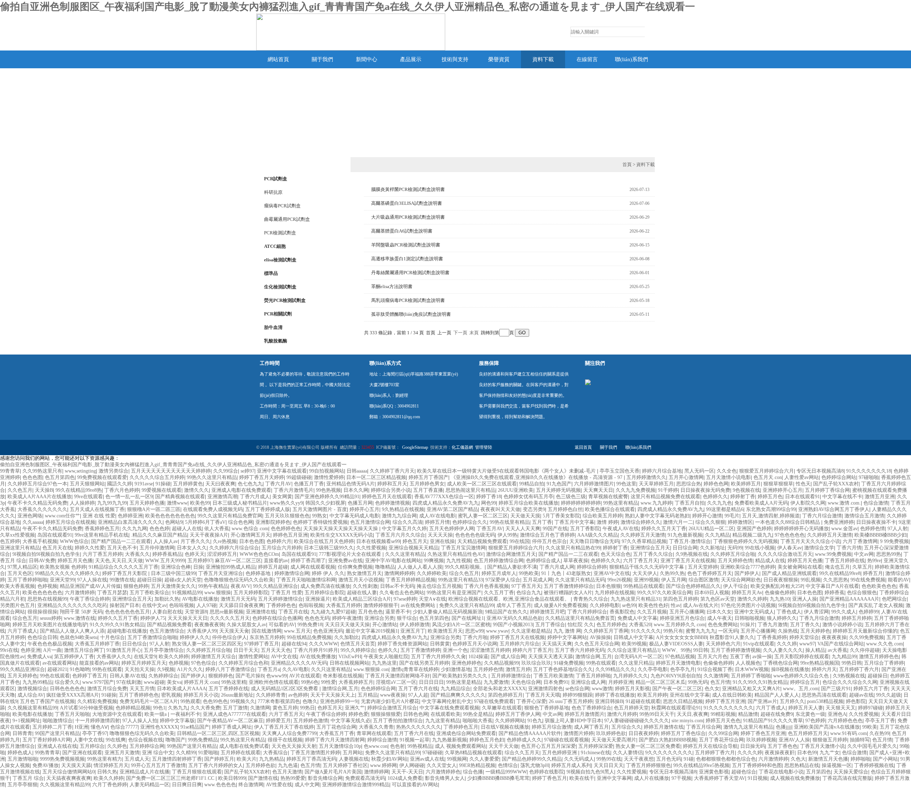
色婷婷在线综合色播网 (277, 618)
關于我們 (322, 59)
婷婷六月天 (824, 669)
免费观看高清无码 (365, 778)
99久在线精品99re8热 (79, 490)
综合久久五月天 (522, 752)
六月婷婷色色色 (845, 720)
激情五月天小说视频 (360, 579)
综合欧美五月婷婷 (602, 515)
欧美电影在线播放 (32, 714)
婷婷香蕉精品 (167, 554)
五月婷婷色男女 (427, 483)
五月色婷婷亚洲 (560, 752)
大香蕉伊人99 (202, 631)
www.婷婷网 (383, 765)
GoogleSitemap (415, 447)
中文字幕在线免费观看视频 (449, 707)
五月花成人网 (538, 579)
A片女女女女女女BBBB (681, 637)
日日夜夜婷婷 (643, 733)
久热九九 (178, 707)
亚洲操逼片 (317, 599)
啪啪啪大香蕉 (478, 720)
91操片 (747, 624)
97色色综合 (203, 663)
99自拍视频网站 (326, 471)
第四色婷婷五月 (505, 695)
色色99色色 (215, 701)
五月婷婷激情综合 (511, 675)
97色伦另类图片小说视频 (748, 605)
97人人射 (897, 528)
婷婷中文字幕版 (177, 720)
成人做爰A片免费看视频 (560, 605)
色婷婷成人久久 (524, 739)
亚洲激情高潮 (222, 496)
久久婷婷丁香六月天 (392, 471)
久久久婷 (787, 643)
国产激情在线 (263, 778)
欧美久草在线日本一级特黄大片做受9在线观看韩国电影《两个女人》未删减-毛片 (507, 471)
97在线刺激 (128, 682)
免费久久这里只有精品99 (466, 605)
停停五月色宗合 (549, 541)
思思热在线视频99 (47, 599)
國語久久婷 (119, 483)
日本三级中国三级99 (173, 573)
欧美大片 (247, 759)
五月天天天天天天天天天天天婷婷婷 (171, 471)
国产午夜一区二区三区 (677, 688)
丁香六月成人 (255, 496)
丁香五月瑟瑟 (112, 592)
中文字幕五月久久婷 (404, 528)
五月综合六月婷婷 (281, 547)
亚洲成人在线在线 (57, 746)
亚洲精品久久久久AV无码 (299, 663)
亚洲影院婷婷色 (273, 522)
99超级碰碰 (298, 477)
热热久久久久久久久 (418, 727)
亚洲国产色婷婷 (754, 528)
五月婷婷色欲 (260, 765)
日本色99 (807, 752)
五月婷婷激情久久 (646, 477)
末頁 (474, 332)
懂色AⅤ (99, 727)
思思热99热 (888, 554)
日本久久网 (355, 490)
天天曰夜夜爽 (220, 483)
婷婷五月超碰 (273, 567)
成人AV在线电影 (437, 515)
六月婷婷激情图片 (594, 483)
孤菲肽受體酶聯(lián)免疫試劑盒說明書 (411, 314)
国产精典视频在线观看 (180, 496)
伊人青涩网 (816, 611)
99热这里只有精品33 (460, 579)
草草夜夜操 (575, 560)
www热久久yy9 (286, 503)
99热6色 (309, 682)
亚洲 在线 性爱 (99, 515)
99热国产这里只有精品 (192, 746)
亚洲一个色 (455, 650)
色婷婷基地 (259, 573)
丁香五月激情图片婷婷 (315, 752)
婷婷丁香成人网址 (232, 727)
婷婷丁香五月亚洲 (725, 701)
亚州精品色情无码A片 (350, 483)
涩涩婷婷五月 (222, 554)
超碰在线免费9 (776, 714)
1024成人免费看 (405, 778)
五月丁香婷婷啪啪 (27, 579)
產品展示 (410, 59)
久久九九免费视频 (635, 490)
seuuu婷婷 (50, 618)
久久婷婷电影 (605, 605)
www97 (807, 643)
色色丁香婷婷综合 (591, 707)
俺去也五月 (837, 567)
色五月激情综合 (166, 631)
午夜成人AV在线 (620, 528)
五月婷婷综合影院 (324, 592)
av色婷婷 (298, 695)
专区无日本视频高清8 (820, 471)
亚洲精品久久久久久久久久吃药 (72, 605)
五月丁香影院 (585, 528)
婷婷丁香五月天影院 (125, 573)
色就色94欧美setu (79, 637)
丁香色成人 (788, 611)
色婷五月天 (329, 707)
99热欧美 (529, 573)
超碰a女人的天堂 (182, 579)
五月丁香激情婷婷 (420, 650)
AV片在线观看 (304, 675)
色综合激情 (875, 503)
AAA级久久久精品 (597, 535)
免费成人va (39, 656)
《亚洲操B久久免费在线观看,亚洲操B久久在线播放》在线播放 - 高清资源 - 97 (537, 477)
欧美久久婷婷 (174, 656)
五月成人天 (137, 759)
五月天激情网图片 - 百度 (320, 509)
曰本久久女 (719, 611)
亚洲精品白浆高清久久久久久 (130, 522)
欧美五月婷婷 (652, 695)
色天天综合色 (616, 554)
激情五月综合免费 (107, 688)
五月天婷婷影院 (250, 592)
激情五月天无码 (238, 599)
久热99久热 (672, 573)
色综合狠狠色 (862, 592)
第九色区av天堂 (717, 599)
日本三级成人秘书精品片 (239, 503)
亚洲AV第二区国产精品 (452, 509)
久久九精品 (717, 535)
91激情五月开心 (123, 650)
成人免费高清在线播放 (325, 586)
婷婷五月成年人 (498, 573)
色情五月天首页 (357, 643)
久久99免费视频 (866, 637)
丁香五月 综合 (28, 778)
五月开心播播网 (686, 611)
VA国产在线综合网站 (840, 643)
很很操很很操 (42, 611)
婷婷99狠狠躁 (578, 695)
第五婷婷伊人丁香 (74, 656)
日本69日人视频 (711, 592)
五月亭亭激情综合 (164, 650)
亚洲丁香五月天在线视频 (687, 560)
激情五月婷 (518, 669)
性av (675, 605)
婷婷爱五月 (278, 720)
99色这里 (626, 483)
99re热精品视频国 (819, 663)
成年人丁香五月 (513, 605)
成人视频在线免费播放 (795, 778)
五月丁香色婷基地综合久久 (563, 669)
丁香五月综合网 (703, 727)
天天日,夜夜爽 (692, 714)
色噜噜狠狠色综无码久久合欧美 (239, 579)
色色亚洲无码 (328, 631)
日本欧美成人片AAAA (181, 688)
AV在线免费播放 (318, 656)
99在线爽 (116, 739)
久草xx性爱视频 (17, 535)
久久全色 (727, 471)
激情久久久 (196, 490)
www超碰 (154, 682)
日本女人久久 (192, 547)
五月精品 (368, 695)
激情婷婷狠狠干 (380, 605)
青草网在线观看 (374, 733)
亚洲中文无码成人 (754, 611)
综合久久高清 (407, 522)
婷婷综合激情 (382, 739)
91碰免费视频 (569, 663)
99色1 (159, 707)
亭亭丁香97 (94, 733)
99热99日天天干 (656, 714)
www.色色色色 (220, 784)
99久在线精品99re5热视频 (701, 765)
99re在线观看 (88, 496)
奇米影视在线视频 (343, 675)
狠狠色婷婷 (135, 586)
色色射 (397, 746)
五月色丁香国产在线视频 (47, 701)
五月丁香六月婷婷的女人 (215, 765)
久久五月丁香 (499, 592)
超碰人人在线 (187, 528)
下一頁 (460, 332)
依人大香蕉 (216, 528)
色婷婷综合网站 (838, 477)
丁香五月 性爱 (286, 592)
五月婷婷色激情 (310, 720)
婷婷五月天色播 (75, 560)
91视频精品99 (187, 592)
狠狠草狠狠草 (778, 483)
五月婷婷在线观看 (240, 752)
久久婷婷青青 (271, 695)
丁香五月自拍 (690, 503)
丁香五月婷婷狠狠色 (648, 765)
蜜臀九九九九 (701, 631)
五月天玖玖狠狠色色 (287, 515)
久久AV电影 (295, 669)
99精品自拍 (531, 483)
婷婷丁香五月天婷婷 (261, 477)
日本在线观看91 (802, 496)
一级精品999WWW (506, 771)
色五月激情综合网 (370, 522)
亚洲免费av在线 (345, 560)
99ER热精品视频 (477, 765)
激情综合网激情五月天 (511, 554)
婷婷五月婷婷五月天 (143, 663)
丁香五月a (269, 669)
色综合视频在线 (145, 739)
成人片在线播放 (651, 778)
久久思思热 (835, 579)
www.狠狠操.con (371, 669)
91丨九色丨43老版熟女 (566, 573)
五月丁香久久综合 (653, 554)
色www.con (376, 746)
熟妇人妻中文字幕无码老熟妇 (657, 515)
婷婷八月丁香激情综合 (230, 669)
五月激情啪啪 (22, 759)
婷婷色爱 (358, 714)
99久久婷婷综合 (358, 650)
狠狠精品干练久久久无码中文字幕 (647, 567)
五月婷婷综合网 (147, 746)
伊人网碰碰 (411, 765)
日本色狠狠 (608, 586)
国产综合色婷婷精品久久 (693, 586)
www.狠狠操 (217, 592)
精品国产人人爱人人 (776, 695)
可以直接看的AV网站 (415, 784)
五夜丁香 (740, 656)
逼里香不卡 (397, 611)
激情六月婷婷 (622, 714)
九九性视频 (458, 560)
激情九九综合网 (399, 515)
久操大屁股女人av (246, 624)
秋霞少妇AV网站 (389, 759)
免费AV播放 (45, 765)
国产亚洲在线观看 (82, 752)
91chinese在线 (595, 752)
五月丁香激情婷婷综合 (569, 586)
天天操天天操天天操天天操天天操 (341, 528)
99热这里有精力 (104, 759)
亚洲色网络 (29, 515)
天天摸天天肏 (234, 631)
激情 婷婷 (607, 522)
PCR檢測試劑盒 (280, 232)
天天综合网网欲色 (741, 579)
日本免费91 (555, 682)
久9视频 (165, 669)
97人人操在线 (92, 579)
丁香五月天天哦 (542, 695)
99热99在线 (608, 759)
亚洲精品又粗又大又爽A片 (751, 688)
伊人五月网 (673, 579)
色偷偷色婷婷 (780, 592)
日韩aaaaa (357, 471)
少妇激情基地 (456, 669)
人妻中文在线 (88, 739)
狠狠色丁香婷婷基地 (546, 707)
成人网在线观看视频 (312, 567)
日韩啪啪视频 (749, 618)
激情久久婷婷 (752, 599)
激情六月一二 (678, 522)
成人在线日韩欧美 (732, 695)
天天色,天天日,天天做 (119, 560)
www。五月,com (800, 688)
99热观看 (190, 701)
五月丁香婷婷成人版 (267, 509)
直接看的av (276, 560)
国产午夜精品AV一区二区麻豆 (230, 720)
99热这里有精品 (620, 503)
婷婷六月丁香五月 (532, 650)
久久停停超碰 (865, 650)
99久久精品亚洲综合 (275, 586)
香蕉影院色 (622, 611)
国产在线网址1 (468, 618)
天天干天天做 (503, 746)
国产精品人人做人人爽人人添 (72, 631)
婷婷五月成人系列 (571, 765)
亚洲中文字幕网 (614, 778)
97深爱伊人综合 (502, 579)
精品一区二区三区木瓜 (660, 682)
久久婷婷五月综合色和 (243, 663)
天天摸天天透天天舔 (550, 656)
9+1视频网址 (26, 720)
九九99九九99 (112, 503)
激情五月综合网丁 (84, 650)
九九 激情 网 (567, 631)
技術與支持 (455, 59)
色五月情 (720, 682)
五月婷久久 (792, 701)
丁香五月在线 (293, 611)
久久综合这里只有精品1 (633, 650)
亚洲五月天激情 (122, 752)
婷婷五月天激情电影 (678, 663)
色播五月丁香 (309, 483)
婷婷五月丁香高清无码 (311, 759)
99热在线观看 (601, 663)
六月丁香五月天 (640, 560)
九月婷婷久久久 (630, 675)
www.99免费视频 (833, 554)
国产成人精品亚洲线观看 (789, 573)
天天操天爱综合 (850, 771)
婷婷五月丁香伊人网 (517, 714)
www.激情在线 (79, 618)
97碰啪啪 (869, 477)
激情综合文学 (819, 547)
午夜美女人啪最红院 (386, 656)
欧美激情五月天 (445, 631)
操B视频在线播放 (790, 669)
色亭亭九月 (682, 669)
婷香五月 (873, 573)
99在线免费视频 (868, 579)
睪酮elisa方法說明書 (391, 286)
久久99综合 (225, 471)
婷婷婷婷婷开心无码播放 (801, 528)
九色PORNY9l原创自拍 (676, 675)
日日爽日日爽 (187, 784)
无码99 (734, 547)
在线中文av (154, 605)
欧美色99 (200, 503)
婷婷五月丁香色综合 (683, 733)
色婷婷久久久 (606, 560)
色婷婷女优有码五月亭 (528, 496)
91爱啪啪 (208, 752)
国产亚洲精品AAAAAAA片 (849, 599)
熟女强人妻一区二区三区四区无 (207, 643)
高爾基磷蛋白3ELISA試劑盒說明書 (406, 203)
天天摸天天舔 (76, 765)
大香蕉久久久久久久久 (42, 509)
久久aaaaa (32, 522)
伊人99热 (507, 535)
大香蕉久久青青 (376, 727)
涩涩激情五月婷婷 (490, 650)
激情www (177, 503)
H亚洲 (81, 727)
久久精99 (186, 752)
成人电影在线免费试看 (244, 746)
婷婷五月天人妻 (805, 707)
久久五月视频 (652, 611)
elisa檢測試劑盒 (280, 259)
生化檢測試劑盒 (280, 286)
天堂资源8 (196, 611)
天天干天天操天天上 (332, 695)
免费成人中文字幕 (637, 618)
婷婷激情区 (740, 522)
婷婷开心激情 (707, 515)
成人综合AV (30, 695)
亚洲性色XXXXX (159, 727)
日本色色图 (251, 541)
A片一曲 (52, 650)
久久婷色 (117, 746)
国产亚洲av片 (762, 701)
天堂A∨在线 (432, 599)
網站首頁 (278, 59)
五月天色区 (19, 573)
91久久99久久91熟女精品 (117, 624)
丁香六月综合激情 (822, 515)
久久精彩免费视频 (97, 701)
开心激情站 (384, 624)
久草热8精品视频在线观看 (473, 752)
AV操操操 (600, 637)
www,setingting (80, 471)
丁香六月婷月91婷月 (315, 650)
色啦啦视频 (181, 605)
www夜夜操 (393, 695)
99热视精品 (419, 746)
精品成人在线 (770, 560)
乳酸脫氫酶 (275, 341)
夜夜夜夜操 (834, 637)
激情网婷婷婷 (399, 573)
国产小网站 (885, 759)
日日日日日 (431, 682)
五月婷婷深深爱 (595, 746)
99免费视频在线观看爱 (102, 477)
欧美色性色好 (653, 605)
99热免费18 (309, 624)
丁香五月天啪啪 (72, 714)
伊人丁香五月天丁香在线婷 (284, 727)
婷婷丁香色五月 (549, 778)
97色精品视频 (680, 656)
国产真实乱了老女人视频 (875, 605)
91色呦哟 (80, 669)
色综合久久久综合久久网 (849, 682)
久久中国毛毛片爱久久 (872, 746)
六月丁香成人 (22, 631)
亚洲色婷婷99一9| (339, 701)
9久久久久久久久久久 (669, 752)
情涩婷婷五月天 (111, 765)
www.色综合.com (250, 528)
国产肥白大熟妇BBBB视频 (667, 739)
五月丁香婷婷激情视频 (735, 650)
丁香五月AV (489, 528)
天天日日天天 (608, 765)
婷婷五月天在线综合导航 (710, 746)
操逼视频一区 (837, 765)
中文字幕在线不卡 (842, 496)
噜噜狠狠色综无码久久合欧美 (142, 733)
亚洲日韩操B (609, 701)
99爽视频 (434, 560)
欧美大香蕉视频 (17, 586)
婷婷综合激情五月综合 (392, 707)
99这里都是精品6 (724, 509)
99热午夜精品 (213, 586)
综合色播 (473, 771)
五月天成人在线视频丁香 (97, 509)
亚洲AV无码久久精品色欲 (514, 618)
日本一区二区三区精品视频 (376, 477)
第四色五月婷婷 (680, 599)
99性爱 (328, 682)
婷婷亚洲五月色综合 (682, 618)
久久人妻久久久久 (783, 650)
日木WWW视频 (752, 669)
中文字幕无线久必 (350, 720)
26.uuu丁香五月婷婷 (571, 701)
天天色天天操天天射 (294, 746)
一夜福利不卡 (185, 714)
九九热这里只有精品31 (635, 599)
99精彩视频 (723, 714)
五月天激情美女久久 (173, 586)
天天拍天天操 (139, 669)
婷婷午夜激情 (347, 618)
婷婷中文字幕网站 (567, 637)
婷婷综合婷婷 (592, 567)
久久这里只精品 (635, 663)
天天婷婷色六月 (723, 643)
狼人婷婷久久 (782, 618)
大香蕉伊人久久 (113, 656)
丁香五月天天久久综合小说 (810, 541)
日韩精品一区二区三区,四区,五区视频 (218, 733)
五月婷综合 (92, 746)
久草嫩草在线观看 (502, 707)
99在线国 (520, 541)
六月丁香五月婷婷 (102, 554)
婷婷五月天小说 (201, 695)
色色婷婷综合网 (378, 688)
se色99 (629, 605)
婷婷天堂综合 (804, 637)
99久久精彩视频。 (465, 567)
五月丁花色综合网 (336, 727)
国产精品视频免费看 (169, 624)
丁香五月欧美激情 (553, 675)
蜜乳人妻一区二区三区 (483, 515)
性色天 (803, 483)
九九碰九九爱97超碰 (333, 611)
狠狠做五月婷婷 (829, 739)
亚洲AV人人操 (794, 739)
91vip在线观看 (758, 643)
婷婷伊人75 (152, 618)
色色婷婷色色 (286, 528)
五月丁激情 (235, 707)
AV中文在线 (284, 656)
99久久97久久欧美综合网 (664, 592)
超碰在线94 (293, 643)
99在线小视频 (760, 547)
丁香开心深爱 (531, 701)
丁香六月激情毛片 (294, 490)
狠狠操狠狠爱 (386, 714)
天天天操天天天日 (187, 618)
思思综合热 (688, 483)
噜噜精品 (385, 567)
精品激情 (748, 714)
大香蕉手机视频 (39, 541)
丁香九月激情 (773, 624)
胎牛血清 (273, 327)
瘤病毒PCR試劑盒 (282, 205)
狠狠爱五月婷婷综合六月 (766, 471)
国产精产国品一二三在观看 (121, 541)
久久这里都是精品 (531, 631)
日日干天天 (245, 650)
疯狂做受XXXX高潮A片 (72, 695)
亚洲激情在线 (261, 611)
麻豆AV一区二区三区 (238, 560)
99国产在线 (555, 528)
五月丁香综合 (550, 624)
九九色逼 (288, 765)
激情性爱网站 (253, 656)
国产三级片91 (836, 688)
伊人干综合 (735, 586)
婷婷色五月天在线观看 (387, 496)
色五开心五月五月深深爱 (548, 746)
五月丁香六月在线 (418, 688)
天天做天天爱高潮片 (613, 739)
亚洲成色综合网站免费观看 (466, 733)
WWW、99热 (676, 650)
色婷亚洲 (31, 650)
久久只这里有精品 (331, 669)
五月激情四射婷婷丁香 (177, 759)
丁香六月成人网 (556, 567)
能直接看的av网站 (99, 663)
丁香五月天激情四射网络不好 (397, 675)
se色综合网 (577, 688)
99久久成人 (843, 611)
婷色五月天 (414, 541)
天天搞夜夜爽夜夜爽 (68, 778)
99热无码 (698, 682)
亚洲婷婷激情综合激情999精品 (355, 784)
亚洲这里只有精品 (20, 547)
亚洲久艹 (355, 707)
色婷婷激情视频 (392, 503)
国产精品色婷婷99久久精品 (532, 759)
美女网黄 (282, 496)
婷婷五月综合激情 (552, 727)
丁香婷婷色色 (281, 605)
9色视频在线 (746, 490)
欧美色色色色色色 (42, 592)
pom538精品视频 (825, 701)
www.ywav (497, 631)
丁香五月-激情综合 (690, 541)
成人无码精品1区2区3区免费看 (285, 688)
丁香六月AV (278, 483)
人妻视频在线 (354, 759)
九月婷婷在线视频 (614, 592)
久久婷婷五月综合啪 (732, 554)
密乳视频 (171, 695)
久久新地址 (712, 547)
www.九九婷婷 (656, 503)
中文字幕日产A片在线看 (832, 586)
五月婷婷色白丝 (565, 509)
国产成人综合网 (508, 656)
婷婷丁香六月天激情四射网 (335, 739)
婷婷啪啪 (860, 759)
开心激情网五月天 (250, 535)
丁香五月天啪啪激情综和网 (306, 579)
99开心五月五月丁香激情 (158, 765)
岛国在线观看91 (54, 535)
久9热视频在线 (691, 554)
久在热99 (879, 733)
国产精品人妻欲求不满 (512, 567)
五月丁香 (542, 522)
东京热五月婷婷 (266, 637)
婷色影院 (856, 701)
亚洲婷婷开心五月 (782, 490)
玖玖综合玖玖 (536, 663)
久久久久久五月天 (230, 618)
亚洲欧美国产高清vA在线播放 (827, 727)
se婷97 (247, 471)
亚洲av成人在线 (427, 759)
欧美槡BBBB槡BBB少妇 (880, 535)
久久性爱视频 (371, 547)
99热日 (307, 707)
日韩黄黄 (440, 643)
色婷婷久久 (715, 496)
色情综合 (508, 765)
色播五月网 (360, 503)
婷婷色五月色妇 (486, 739)
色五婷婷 (10, 541)
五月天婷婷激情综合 (280, 599)
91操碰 (163, 483)
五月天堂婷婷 (703, 567)
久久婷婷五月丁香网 (606, 631)
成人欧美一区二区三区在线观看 (482, 483)
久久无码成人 (579, 759)
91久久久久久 (646, 631)
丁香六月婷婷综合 (587, 611)
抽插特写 (860, 739)
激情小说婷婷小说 (842, 624)
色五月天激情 (287, 771)
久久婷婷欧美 (432, 573)
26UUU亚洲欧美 (515, 490)
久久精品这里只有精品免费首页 (580, 618)
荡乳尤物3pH (534, 765)
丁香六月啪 (475, 637)
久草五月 (862, 567)
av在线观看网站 (59, 663)
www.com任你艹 (62, 515)
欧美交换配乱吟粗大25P (777, 586)
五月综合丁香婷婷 (884, 663)
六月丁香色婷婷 (109, 784)
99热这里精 (233, 682)
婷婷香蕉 (834, 592)
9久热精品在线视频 (403, 509)
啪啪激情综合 (58, 720)
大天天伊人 (644, 573)
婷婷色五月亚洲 (290, 535)
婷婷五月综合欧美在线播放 (528, 503)
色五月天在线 (57, 547)
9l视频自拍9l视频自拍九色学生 (46, 554)
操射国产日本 (124, 605)
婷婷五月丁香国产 (428, 477)
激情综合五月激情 (864, 515)
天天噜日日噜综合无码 (594, 541)
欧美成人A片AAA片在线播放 (39, 496)
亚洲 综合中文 (157, 752)
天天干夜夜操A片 (209, 535)
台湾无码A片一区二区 (638, 656)
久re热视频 (225, 541)
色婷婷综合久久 (469, 522)
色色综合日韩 (42, 637)
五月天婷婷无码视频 (558, 490)
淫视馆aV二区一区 (396, 682)
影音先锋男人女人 (445, 778)
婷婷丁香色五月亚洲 (763, 733)
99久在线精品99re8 (839, 573)
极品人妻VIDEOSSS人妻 (676, 643)
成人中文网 (307, 784)
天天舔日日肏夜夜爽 (241, 605)
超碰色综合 (743, 771)
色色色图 (32, 477)
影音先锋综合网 (325, 778)
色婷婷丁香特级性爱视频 (320, 522)
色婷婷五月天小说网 (474, 643)
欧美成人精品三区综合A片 (362, 599)
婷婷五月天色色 (723, 720)
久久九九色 (719, 503)
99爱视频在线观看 (161, 490)
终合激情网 (250, 784)
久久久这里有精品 (405, 554)
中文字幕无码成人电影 (354, 515)
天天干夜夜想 (639, 759)
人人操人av (165, 541)
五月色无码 (668, 759)
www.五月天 (297, 631)
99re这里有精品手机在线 (101, 535)
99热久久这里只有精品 (212, 477)
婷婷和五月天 (392, 483)
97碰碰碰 (432, 752)
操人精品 (815, 650)
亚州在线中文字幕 (690, 695)
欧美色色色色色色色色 (170, 515)
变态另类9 (534, 509)
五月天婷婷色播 (147, 503)
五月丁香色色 (782, 746)
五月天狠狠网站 (87, 483)
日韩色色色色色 (67, 688)
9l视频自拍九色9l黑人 (590, 771)
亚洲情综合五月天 (650, 547)
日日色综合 (134, 643)
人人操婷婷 (82, 503)
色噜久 (309, 701)
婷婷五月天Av (747, 592)
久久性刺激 (365, 586)
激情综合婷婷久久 (640, 522)
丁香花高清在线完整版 (847, 778)
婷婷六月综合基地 (662, 471)
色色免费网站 (723, 624)
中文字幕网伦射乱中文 (447, 701)
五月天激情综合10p (340, 746)
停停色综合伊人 (229, 637)
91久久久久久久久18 (868, 471)
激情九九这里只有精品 (748, 727)
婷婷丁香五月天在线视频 (517, 637)
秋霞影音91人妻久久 (732, 637)
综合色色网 (240, 522)
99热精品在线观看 (643, 586)
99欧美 (869, 727)
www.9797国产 (98, 682)
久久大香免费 (205, 707)
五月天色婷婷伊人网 (451, 528)
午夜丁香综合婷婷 (90, 599)
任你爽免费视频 (355, 567)
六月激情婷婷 (80, 592)
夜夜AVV (241, 586)
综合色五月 (24, 618)
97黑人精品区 (22, 567)
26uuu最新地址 (237, 695)
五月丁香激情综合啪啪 (152, 637)
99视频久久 (242, 701)
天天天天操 (440, 535)
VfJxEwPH (349, 656)
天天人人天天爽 (522, 528)
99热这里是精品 (463, 682)
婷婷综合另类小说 (391, 490)
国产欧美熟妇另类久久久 (460, 675)
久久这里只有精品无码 (580, 579)
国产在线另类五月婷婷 (424, 663)
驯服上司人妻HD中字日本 (573, 720)
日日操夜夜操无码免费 (705, 490)
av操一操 (762, 656)
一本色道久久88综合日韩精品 (788, 522)
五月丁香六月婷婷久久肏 (438, 656)
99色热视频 (328, 490)
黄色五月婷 (285, 707)
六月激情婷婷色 (443, 771)
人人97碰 (206, 605)
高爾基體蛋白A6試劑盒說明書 (401, 231)
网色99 (488, 503)
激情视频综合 (32, 688)
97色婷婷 (815, 720)
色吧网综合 (894, 599)
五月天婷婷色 (815, 631)
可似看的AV (282, 624)
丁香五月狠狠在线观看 (197, 771)
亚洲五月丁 (412, 631)
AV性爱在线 (279, 784)
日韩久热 (107, 771)
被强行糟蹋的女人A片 (568, 592)
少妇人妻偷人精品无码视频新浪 (448, 611)
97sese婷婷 (405, 599)
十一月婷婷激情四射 (97, 720)
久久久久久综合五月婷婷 (157, 477)
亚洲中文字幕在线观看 (282, 471)
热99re (874, 560)
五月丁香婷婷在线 (228, 688)
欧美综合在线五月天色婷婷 (324, 541)
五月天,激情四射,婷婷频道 (771, 515)
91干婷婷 (668, 490)
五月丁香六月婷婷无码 (580, 650)
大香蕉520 (640, 624)
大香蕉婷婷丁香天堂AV (719, 778)
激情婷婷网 (376, 771)
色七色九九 (250, 483)
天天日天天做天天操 (347, 624)
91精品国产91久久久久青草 (773, 720)
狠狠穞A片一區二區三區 (153, 509)
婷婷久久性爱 (90, 547)
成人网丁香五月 (591, 727)
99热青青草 (47, 752)
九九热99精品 (37, 682)
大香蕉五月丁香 (336, 733)
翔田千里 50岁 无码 (81, 611)
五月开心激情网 (686, 477)
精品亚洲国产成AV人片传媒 (90, 586)
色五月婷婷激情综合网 (498, 560)
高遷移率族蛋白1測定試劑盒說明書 (407, 258)
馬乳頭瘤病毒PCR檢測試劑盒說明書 (408, 300)
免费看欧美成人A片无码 (761, 503)
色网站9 (174, 522)
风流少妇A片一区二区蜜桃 (461, 624)
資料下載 (543, 59)
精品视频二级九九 (752, 535)
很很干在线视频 (285, 739)
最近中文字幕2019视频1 (372, 631)
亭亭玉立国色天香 (619, 471)
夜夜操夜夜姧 (780, 752)
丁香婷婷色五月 (460, 727)
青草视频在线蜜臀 (608, 496)
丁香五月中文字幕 (574, 522)
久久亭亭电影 (653, 669)
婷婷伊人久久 (195, 637)
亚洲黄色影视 (714, 771)
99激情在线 (122, 579)
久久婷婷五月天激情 (642, 535)
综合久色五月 (464, 573)
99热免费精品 (203, 739)
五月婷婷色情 (488, 669)
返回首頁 (583, 447)
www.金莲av (844, 528)
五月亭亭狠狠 (22, 784)
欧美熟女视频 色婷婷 (63, 567)
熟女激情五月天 (364, 573)
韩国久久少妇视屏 (325, 503)
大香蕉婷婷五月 (355, 682)
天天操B (44, 490)
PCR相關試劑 (278, 313)
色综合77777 (124, 727)
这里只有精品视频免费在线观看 (665, 496)
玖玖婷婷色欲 (611, 733)
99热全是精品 (478, 714)
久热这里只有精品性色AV (455, 554)
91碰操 (108, 695)
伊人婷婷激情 (415, 624)
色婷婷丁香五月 (89, 675)
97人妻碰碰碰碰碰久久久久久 (636, 720)
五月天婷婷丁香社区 (345, 765)
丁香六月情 (849, 547)
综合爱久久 (67, 682)
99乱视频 (811, 579)
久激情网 (260, 707)
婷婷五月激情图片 (585, 714)
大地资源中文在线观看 (117, 714)
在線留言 (587, 59)
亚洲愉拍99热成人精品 (231, 567)
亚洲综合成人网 (588, 682)
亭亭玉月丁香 (880, 720)
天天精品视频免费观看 (482, 541)
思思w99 (474, 631)
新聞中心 (366, 59)
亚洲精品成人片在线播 (144, 771)
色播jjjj (783, 727)
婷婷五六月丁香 (870, 688)
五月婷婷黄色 (188, 483)
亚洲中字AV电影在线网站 (393, 560)
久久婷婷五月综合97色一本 (37, 483)
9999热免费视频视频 (62, 759)
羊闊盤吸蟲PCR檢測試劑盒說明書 (405, 244)
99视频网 (457, 759)
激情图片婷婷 (579, 733)
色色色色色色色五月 (127, 611)
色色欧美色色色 (879, 586)
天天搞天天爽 (557, 643)
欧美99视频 (634, 643)
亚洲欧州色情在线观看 (274, 682)
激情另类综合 (113, 471)
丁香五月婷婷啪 (593, 675)
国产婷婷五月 (219, 759)
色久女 (712, 688)
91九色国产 (559, 483)
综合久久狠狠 (710, 522)
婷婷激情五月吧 (547, 611)
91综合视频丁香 (714, 669)
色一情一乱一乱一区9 (129, 496)
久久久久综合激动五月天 (785, 554)
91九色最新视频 (685, 535)
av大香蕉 (837, 650)
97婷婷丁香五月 (261, 643)
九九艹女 (829, 752)
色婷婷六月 (279, 541)
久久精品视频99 (501, 663)
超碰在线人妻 (362, 592)
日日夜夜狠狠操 (780, 579)
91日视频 (758, 778)
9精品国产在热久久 (506, 611)
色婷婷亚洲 (130, 515)
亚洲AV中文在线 (612, 573)
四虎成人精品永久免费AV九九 (445, 503)
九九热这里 (384, 663)
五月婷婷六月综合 (519, 643)
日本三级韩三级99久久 (329, 547)
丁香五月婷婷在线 (845, 560)
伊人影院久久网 (807, 503)
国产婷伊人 (746, 573)
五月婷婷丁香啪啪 (751, 675)
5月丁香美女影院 (561, 515)
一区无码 (728, 631)
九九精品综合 (455, 688)
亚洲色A (837, 714)
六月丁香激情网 (860, 541)
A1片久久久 (190, 669)
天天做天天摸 (525, 515)
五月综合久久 (626, 727)
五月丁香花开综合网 (721, 739)
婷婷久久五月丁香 (118, 618)
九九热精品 (271, 759)
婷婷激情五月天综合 (213, 656)
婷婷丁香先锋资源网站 (402, 643)
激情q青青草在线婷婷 (414, 669)
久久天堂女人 (442, 765)
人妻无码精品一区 (149, 784)
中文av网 (864, 554)
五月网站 (353, 752)
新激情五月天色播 (828, 759)
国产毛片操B (250, 675)
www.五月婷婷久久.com (679, 624)
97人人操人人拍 (139, 720)
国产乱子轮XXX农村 (836, 483)
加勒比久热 (166, 599)
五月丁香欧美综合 (149, 592)
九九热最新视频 (449, 739)
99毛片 (732, 515)
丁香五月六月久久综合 (400, 535)
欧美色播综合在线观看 (610, 509)
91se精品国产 (194, 727)
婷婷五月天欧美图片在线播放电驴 (49, 624)
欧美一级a (156, 714)
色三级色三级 (571, 496)
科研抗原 (273, 192)
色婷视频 (47, 586)
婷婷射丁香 (742, 496)
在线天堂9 (145, 656)
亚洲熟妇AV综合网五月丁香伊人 (833, 509)
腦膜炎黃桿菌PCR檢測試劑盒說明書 (408, 189)
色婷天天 (195, 554)
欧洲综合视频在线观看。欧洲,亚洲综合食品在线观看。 (509, 599)
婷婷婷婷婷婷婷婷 (581, 503)
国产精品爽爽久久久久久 (458, 695)
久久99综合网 (723, 733)
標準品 (271, 273)
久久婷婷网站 (510, 720)
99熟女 (319, 515)
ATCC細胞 (275, 246)
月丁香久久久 (195, 541)
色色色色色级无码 (475, 535)
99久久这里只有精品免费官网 (230, 515)
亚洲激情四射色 (545, 688)
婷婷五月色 (770, 496)
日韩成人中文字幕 (633, 637)
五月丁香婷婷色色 (139, 695)
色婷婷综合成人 (543, 560)
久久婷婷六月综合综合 (234, 547)
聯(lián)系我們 (631, 59)
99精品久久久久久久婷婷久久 (67, 573)
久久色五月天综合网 (596, 643)
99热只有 (673, 631)
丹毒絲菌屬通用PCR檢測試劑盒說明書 (410, 272)
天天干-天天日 (407, 771)
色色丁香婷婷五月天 (709, 573)
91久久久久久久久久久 (728, 707)
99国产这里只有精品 (57, 733)
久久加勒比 (346, 637)
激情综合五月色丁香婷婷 (547, 535)
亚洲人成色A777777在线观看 (234, 714)
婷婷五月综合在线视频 (70, 522)
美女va (174, 682)
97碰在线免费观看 (494, 701)
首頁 (627, 164)
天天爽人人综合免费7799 (289, 733)
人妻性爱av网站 (801, 477)
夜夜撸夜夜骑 (209, 624)
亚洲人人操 (804, 599)
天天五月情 (142, 688)
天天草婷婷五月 (656, 483)
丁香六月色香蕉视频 (486, 586)
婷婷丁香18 (488, 496)
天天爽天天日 (598, 490)
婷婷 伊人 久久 (328, 573)
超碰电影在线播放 (127, 631)
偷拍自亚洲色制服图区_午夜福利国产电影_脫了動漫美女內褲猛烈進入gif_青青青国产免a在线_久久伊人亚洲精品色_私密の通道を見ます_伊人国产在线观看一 (347, 6)
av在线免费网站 (419, 605)
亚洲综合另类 (379, 618)
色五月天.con (767, 477)
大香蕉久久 (137, 554)
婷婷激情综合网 (291, 573)
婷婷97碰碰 (870, 707)
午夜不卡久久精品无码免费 (37, 503)
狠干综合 (407, 618)
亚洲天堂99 (62, 579)
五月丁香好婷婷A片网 (46, 739)
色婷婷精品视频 (133, 707)
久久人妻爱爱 (484, 759)
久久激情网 (716, 675)
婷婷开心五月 (364, 509)
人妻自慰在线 (167, 611)
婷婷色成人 (19, 752)
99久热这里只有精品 (242, 739)
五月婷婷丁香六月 (859, 669)
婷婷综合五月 (805, 682)
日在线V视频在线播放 (505, 727)
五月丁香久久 (805, 624)
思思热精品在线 (801, 765)
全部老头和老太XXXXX (499, 688)
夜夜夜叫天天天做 (500, 509)
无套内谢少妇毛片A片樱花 (390, 701)
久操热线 (788, 631)
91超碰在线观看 (643, 701)
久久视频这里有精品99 (32, 707)
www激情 (602, 688)
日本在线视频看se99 (378, 541)
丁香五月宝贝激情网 (463, 547)
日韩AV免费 (42, 560)
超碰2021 (57, 669)
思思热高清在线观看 (824, 695)
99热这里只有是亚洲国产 (454, 592)
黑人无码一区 (699, 471)
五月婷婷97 (200, 560)
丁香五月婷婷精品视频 (411, 579)
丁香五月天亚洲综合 (220, 573)
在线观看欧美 (445, 714)
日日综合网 (685, 547)
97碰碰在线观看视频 (566, 739)
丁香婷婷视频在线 (874, 765)
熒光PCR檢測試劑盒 (285, 300)
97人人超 (418, 695)
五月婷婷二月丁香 (52, 727)
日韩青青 (22, 733)
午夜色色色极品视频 (49, 643)
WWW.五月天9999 (165, 560)
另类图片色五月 (17, 605)
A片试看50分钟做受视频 (86, 707)
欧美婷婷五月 (746, 483)
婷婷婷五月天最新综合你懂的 (865, 631)
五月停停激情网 (156, 547)
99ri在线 (9, 650)
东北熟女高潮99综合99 (771, 509)
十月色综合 (112, 637)
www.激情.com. (844, 503)
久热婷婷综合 (163, 675)
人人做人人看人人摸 (419, 567)
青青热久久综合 (590, 599)
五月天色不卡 (122, 547)
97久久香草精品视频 (644, 541)
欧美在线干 (581, 778)
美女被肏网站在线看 (800, 567)
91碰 (689, 759)
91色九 (534, 720)
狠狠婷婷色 (220, 675)
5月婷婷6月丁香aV (205, 522)
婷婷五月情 (437, 522)
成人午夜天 (719, 618)
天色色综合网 (526, 682)
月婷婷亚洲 (620, 682)
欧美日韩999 (232, 778)
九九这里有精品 (442, 720)
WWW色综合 (74, 541)
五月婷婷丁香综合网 (827, 490)
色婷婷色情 (872, 528)
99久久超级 (888, 695)
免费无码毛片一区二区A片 (149, 701)
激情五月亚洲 (880, 496)
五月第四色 (818, 771)
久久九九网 (134, 528)
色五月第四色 (60, 477)
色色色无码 (317, 618)
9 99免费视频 (894, 541)
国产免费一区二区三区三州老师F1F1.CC (171, 778)
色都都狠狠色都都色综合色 (726, 759)
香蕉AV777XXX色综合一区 (444, 496)
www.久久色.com (884, 643)
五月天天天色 (276, 650)
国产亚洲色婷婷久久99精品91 (327, 496)
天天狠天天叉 (840, 707)
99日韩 (700, 650)
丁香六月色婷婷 (121, 490)
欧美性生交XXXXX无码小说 (341, 535)
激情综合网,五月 (593, 656)
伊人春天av (789, 547)
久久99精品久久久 (615, 669)
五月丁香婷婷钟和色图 (757, 765)
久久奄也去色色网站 (401, 592)
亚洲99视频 (646, 579)
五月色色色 (370, 611)
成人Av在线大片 (700, 605)
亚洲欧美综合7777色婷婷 (747, 567)
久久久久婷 (749, 752)
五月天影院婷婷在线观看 (801, 656)
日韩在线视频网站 (349, 663)
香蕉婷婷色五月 (102, 528)
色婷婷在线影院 (546, 771)
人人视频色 (748, 663)
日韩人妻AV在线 (128, 675)
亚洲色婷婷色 (466, 663)
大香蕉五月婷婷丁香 (97, 643)
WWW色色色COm (259, 554)
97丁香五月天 (526, 586)
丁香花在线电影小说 (781, 771)
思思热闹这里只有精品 (470, 490)
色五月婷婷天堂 (631, 707)
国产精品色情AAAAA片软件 (530, 733)
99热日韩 (852, 663)
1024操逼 (478, 656)
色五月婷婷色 (611, 624)
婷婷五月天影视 (632, 688)
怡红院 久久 (581, 624)
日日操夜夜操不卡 (876, 522)
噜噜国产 (175, 739)
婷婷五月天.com (201, 682)
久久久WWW (323, 643)
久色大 (798, 759)
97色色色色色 (790, 535)
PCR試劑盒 (275, 178)
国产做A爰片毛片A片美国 (333, 771)
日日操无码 (752, 746)
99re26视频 (619, 579)
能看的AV (898, 579)
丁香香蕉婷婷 (772, 637)
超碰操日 (878, 675)
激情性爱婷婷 (329, 477)
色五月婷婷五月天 (808, 733)
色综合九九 (528, 592)
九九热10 (780, 599)
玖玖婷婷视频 (761, 739)
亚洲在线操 (442, 541)
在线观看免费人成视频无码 (213, 509)
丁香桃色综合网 (780, 663)
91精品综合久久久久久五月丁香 (123, 567)
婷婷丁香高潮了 (308, 560)
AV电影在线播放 (200, 599)
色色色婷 (159, 528)
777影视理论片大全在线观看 (351, 554)
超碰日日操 (149, 579)
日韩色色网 (415, 714)
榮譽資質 (499, 59)
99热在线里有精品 (510, 522)
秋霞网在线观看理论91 (676, 707)
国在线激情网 (266, 631)
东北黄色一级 (810, 714)
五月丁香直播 (428, 490)
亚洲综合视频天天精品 (413, 547)
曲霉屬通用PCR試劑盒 (287, 219)
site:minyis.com (687, 720)
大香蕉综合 (275, 752)
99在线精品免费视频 (309, 637)
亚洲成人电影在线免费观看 (241, 490)
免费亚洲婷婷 (839, 522)
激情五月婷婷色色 (879, 656)
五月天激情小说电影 (728, 477)
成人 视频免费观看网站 (460, 746)
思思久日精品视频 (683, 701)
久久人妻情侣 (628, 752)
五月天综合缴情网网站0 (68, 771)
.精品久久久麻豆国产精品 (159, 535)
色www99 (276, 675)
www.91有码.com (848, 733)
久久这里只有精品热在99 (573, 547)
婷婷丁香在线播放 (615, 695)
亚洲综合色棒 (176, 567)
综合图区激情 (703, 579)
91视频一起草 (415, 739)
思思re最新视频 (226, 611)
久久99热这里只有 (42, 471)
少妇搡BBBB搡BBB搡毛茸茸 (498, 778)
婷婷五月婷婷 (856, 618)
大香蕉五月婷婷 (343, 605)
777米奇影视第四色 (279, 701)
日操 (198, 567)
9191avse (144, 483)
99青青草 (10, 471)
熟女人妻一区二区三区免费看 (648, 746)
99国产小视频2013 (513, 624)
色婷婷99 (869, 611)
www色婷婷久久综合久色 (801, 675)
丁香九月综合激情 (819, 618)
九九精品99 (844, 656)
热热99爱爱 (292, 778)
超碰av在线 (861, 695)
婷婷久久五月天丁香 (663, 528)
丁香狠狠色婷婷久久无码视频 (745, 541)
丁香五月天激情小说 (822, 746)
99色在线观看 (55, 675)
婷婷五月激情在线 (664, 727)
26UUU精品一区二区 (711, 528)
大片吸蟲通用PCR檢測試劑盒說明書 (408, 217)
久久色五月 (19, 490)
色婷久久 (388, 650)
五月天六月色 (712, 656)
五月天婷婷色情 (735, 560)
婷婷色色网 (716, 483)
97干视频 (681, 778)
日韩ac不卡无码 (397, 586)
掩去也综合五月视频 (439, 586)
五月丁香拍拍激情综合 (398, 720)
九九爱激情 (496, 682)
